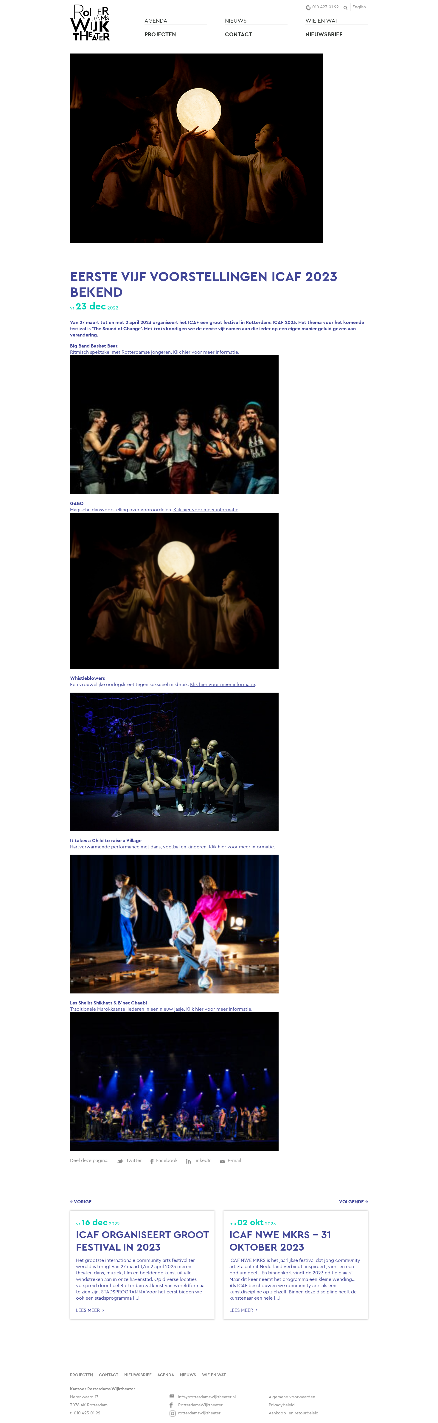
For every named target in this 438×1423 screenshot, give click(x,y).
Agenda (156, 20)
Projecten (160, 34)
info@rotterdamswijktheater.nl (207, 1397)
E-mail (234, 1160)
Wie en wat (321, 20)
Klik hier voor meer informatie (205, 352)
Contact (238, 34)
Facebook (167, 1160)
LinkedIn (202, 1160)
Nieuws (236, 20)
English (359, 7)
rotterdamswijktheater (199, 1413)
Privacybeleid (282, 1405)
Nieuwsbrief (323, 34)
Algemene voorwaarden (292, 1397)
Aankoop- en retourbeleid (294, 1413)
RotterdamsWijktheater (200, 1405)
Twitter (134, 1160)
